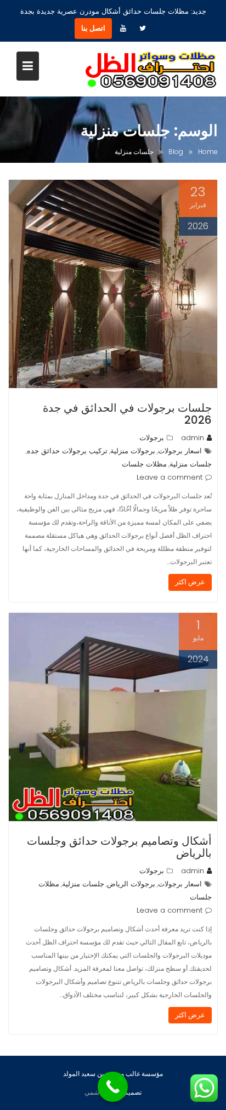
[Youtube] (123, 28)
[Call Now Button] (113, 1087)
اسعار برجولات (180, 451)
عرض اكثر (190, 582)
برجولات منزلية (132, 451)
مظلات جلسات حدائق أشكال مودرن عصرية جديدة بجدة (104, 11)
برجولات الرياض (131, 884)
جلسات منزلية (191, 464)
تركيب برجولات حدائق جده (67, 451)
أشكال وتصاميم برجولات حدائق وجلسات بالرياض (119, 847)
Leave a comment (169, 477)
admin (192, 437)
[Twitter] (142, 28)
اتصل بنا (93, 28)
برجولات (151, 437)
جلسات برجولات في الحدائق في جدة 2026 (127, 414)
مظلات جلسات (144, 464)
